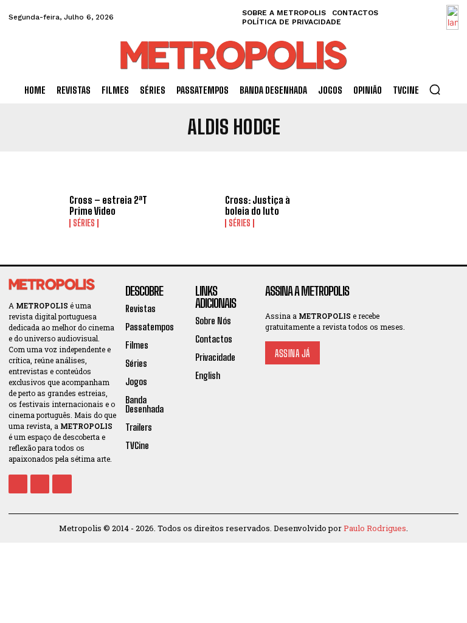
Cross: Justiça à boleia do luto (257, 205)
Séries (84, 223)
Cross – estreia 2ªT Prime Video (108, 205)
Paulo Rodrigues (375, 528)
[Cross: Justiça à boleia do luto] (190, 212)
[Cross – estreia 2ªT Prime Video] (34, 212)
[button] (435, 89)
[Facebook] (18, 484)
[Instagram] (39, 484)
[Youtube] (61, 484)
